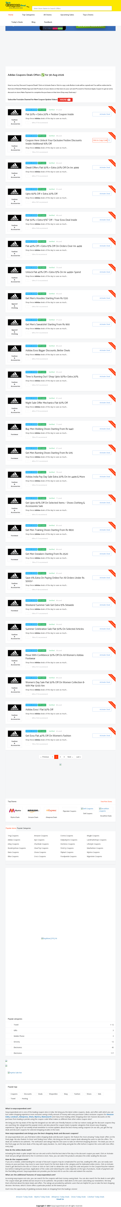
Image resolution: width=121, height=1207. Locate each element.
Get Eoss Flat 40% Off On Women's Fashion (48, 736)
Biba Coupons (13, 856)
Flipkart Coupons (66, 852)
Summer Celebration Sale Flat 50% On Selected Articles (55, 629)
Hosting (25, 1098)
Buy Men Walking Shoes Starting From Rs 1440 (49, 429)
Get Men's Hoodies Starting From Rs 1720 (47, 298)
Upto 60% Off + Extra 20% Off (41, 194)
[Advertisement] (60, 48)
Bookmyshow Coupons (17, 848)
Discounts (28, 1094)
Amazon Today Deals (24, 1197)
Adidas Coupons (14, 840)
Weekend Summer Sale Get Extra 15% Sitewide (50, 605)
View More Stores (106, 801)
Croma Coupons (66, 836)
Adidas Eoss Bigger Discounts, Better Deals (48, 351)
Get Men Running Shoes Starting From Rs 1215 (49, 453)
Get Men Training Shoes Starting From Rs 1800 (50, 530)
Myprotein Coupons (94, 856)
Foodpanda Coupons (68, 856)
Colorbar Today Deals (95, 1197)
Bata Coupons (13, 852)
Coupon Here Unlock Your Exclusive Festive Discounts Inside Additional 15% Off (54, 142)
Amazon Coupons (41, 836)
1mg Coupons (13, 836)
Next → (70, 757)
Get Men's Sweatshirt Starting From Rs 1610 (48, 325)
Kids (99, 1094)
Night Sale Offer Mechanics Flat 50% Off (47, 403)
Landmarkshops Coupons (96, 840)
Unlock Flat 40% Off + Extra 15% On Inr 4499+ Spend (53, 272)
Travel (64, 1025)
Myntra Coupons (93, 852)
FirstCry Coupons (67, 848)
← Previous (44, 757)
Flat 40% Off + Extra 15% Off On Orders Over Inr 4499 (54, 246)
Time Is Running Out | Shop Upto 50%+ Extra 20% (52, 377)
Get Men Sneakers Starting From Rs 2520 (47, 554)
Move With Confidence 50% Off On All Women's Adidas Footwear (55, 657)
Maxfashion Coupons (95, 848)
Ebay (66, 1094)
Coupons (14, 1094)
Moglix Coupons (93, 836)
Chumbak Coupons (41, 844)
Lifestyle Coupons (94, 844)
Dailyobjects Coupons (68, 840)
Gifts (64, 1030)
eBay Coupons (13, 844)
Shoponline (53, 1094)
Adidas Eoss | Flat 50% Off (39, 710)
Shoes (89, 1094)
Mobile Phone (64, 1036)
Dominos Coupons (67, 844)
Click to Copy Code (100, 140)
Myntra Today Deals (42, 1197)
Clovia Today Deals (78, 1197)
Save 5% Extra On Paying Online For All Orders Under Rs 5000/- (55, 579)
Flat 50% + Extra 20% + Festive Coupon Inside (50, 114)
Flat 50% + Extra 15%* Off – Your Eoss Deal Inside (51, 220)
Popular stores (11, 828)
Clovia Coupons (40, 852)
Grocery (64, 1042)
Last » (78, 757)
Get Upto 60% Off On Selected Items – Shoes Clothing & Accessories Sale (55, 504)
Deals (40, 1094)
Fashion (77, 1094)
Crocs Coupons (40, 856)
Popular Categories (24, 828)
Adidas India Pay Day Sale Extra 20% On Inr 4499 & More (55, 477)
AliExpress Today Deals (60, 1197)
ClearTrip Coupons (41, 848)
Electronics (64, 1047)
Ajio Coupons (39, 840)
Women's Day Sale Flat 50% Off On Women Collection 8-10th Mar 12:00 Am (55, 684)
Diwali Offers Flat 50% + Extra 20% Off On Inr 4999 (52, 168)
